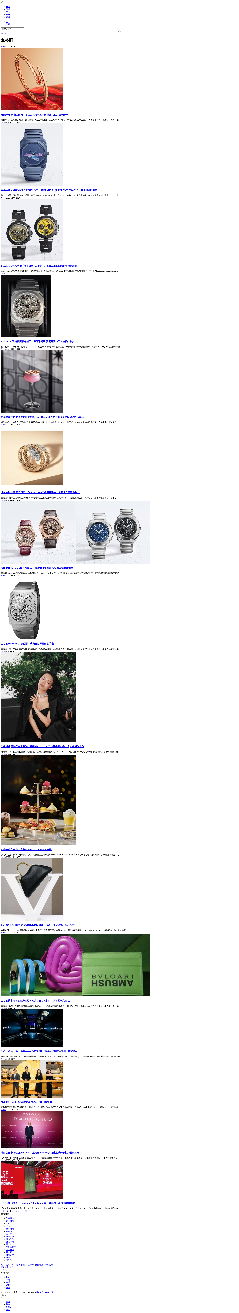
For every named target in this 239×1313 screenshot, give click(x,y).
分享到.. (9, 1307)
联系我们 (31, 1265)
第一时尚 (10, 1221)
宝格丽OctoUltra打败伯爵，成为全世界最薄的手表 (27, 643)
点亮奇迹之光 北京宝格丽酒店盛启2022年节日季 (26, 849)
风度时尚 (10, 1250)
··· (7, 22)
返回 (11, 1267)
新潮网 (9, 1234)
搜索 (8, 24)
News (3, 47)
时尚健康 (10, 1237)
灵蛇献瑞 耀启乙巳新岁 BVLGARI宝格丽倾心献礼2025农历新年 (34, 114)
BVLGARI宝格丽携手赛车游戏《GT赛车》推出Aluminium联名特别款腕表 (40, 265)
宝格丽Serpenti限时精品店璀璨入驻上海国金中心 (26, 1102)
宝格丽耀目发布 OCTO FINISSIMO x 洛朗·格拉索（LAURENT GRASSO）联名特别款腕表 (49, 190)
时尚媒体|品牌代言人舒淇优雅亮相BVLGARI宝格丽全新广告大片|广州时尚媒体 (42, 746)
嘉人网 (9, 1252)
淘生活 (9, 1260)
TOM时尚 (10, 1231)
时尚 (8, 1257)
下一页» (24, 1211)
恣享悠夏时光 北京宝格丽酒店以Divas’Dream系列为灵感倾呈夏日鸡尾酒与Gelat (42, 417)
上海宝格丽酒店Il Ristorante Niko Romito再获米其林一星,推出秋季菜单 (38, 1203)
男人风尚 (10, 1242)
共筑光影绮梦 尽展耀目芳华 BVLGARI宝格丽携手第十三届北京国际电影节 (40, 492)
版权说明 (49, 1265)
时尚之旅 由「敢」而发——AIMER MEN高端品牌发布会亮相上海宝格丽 (39, 1051)
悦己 (8, 1226)
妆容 (8, 7)
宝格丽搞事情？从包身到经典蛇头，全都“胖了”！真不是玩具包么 (35, 1000)
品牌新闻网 (11, 1247)
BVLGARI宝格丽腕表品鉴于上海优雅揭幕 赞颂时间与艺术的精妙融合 (37, 341)
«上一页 (5, 1211)
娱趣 (8, 14)
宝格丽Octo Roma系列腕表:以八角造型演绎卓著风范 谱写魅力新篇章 (37, 568)
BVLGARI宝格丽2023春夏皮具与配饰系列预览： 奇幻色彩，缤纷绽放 (38, 925)
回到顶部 (5, 1267)
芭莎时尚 (10, 1229)
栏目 (8, 1304)
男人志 (9, 1244)
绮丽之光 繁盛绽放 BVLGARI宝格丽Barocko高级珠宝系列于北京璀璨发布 (40, 1152)
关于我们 (23, 1265)
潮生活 (4, 33)
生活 (8, 12)
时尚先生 (10, 1255)
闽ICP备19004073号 (9, 1265)
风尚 (8, 9)
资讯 (8, 17)
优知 (8, 1223)
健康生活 (10, 1239)
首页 (8, 1302)
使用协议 (40, 1265)
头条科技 (10, 1218)
